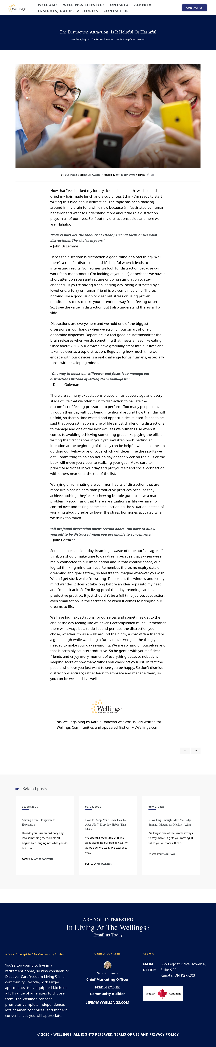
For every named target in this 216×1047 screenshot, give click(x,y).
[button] (194, 7)
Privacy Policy (164, 1034)
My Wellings (104, 863)
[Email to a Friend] (152, 175)
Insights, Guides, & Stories (68, 10)
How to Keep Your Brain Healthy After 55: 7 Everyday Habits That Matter (105, 824)
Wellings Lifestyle (84, 4)
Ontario (119, 4)
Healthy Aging (91, 175)
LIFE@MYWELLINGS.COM (108, 1002)
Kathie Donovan (125, 175)
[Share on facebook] (148, 175)
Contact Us (116, 10)
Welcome (48, 4)
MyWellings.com (144, 727)
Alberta (142, 4)
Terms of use (127, 1034)
